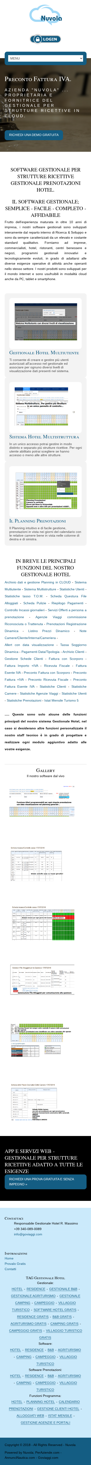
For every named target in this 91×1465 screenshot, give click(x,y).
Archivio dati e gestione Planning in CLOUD (38, 582)
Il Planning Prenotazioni (37, 520)
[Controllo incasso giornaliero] (42, 925)
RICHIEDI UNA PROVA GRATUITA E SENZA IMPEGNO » (41, 1181)
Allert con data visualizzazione (29, 645)
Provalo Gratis (15, 1264)
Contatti (10, 1269)
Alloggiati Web (30, 1416)
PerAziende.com (47, 1452)
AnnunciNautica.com (20, 1457)
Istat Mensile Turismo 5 (61, 700)
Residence (36, 1289)
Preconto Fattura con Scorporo (47, 672)
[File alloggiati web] (42, 985)
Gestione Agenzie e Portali (45, 1422)
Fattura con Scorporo (66, 659)
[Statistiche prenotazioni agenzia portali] (42, 1044)
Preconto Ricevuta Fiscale (48, 679)
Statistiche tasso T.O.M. (24, 596)
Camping (24, 1357)
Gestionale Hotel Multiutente (44, 352)
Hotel (17, 1289)
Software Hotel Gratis (55, 1310)
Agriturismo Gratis (28, 1324)
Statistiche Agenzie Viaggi (39, 693)
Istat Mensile (60, 1416)
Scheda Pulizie (34, 603)
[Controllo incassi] (42, 866)
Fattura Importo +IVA (21, 666)
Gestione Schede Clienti (24, 659)
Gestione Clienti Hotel (58, 1409)
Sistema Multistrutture (40, 589)
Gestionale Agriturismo (33, 1296)
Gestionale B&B (63, 1289)
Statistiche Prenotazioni (24, 700)
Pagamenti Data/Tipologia (40, 652)
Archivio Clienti (74, 652)
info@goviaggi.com (28, 1234)
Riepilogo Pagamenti (67, 603)
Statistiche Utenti (72, 589)
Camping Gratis (64, 1324)
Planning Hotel (40, 1402)
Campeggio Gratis (25, 1330)
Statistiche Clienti (53, 686)
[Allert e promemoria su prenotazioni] (42, 807)
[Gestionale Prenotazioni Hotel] (45, 14)
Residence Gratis (33, 1317)
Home (9, 1258)
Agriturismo (69, 1350)
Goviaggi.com (48, 1457)
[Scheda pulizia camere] (42, 1103)
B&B (51, 1350)
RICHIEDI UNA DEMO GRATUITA (34, 135)
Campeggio (44, 1303)
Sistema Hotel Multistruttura (44, 436)
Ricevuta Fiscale (57, 666)
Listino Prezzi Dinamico (49, 631)
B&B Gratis (62, 1317)
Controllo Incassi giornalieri (25, 610)
